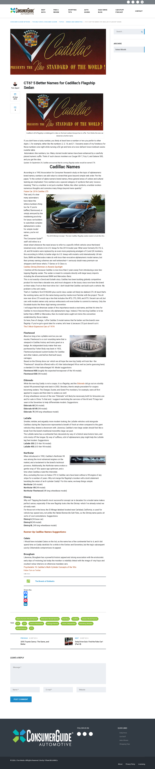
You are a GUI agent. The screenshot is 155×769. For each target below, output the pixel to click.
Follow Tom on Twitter (32, 570)
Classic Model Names (89, 619)
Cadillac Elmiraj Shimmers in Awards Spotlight (43, 267)
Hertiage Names (52, 623)
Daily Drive (123, 733)
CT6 (17, 623)
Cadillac (75, 619)
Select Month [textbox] (120, 50)
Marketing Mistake (85, 623)
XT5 (31, 628)
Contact (139, 11)
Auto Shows (87, 11)
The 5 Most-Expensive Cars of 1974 (39, 326)
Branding (65, 619)
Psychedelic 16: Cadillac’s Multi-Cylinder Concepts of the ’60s (50, 567)
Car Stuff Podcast (120, 11)
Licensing (141, 764)
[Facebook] (65, 593)
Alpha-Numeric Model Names (26, 619)
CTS (24, 623)
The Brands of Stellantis (44, 581)
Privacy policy (130, 764)
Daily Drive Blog (102, 11)
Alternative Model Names (49, 619)
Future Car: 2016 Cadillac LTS (36, 191)
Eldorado (81, 383)
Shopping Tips (72, 11)
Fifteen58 (48, 760)
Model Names (21, 628)
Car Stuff (123, 736)
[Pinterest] (65, 600)
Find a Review (56, 11)
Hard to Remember (36, 623)
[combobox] (129, 49)
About (120, 764)
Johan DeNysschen (68, 623)
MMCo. (55, 760)
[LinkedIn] (65, 604)
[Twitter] (65, 597)
